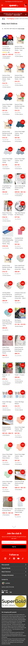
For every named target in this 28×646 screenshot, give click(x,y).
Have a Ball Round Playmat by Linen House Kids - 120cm (20, 267)
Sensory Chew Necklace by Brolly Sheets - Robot (7, 133)
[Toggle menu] (2, 5)
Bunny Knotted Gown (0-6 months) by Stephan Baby (7, 563)
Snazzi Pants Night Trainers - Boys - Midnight (20, 133)
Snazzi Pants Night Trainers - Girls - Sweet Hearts (20, 429)
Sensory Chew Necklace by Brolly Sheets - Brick (19, 77)
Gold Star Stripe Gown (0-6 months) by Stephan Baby (7, 590)
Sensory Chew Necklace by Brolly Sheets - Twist (19, 48)
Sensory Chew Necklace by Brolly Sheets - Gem (19, 106)
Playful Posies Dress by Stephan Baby (7, 618)
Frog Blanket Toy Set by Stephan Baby (6, 187)
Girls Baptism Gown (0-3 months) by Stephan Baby (20, 510)
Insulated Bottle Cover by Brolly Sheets (19, 240)
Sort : (17, 28)
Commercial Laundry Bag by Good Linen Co (6, 48)
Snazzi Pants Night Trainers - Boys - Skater (20, 160)
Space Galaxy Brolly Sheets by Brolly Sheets (20, 187)
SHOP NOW (17, 15)
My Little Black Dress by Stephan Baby (19, 536)
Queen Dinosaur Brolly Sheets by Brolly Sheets (19, 349)
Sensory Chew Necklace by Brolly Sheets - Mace (7, 267)
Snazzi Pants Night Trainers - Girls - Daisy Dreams (7, 456)
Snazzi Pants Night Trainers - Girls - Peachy (20, 456)
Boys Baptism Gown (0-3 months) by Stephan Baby (20, 618)
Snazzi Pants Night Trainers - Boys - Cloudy (7, 160)
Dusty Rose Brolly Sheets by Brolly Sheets (19, 483)
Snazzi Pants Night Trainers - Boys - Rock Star (7, 106)
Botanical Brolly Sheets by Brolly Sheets (6, 429)
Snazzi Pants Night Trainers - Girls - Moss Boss (7, 483)
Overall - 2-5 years (19, 375)
